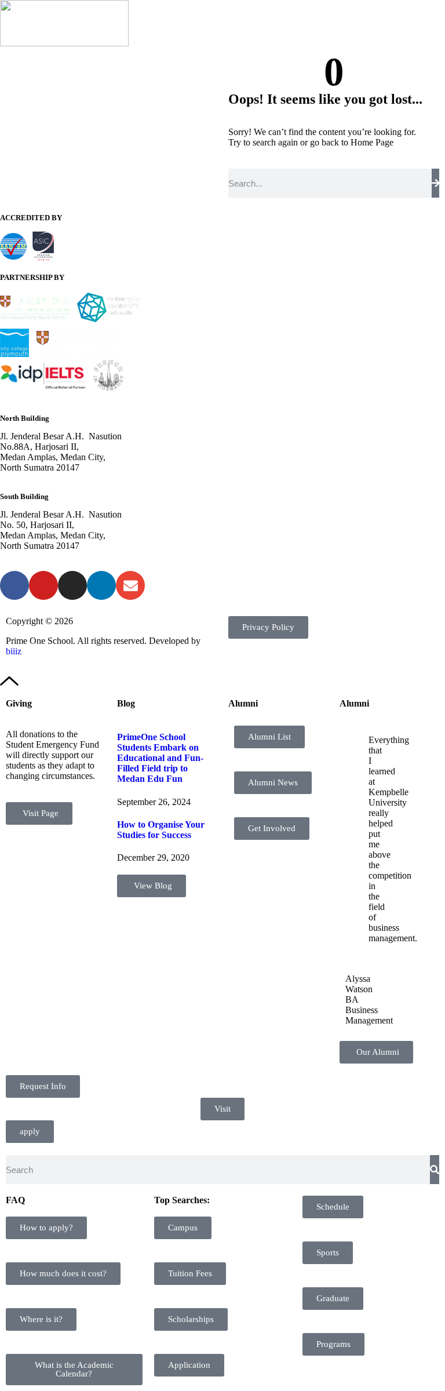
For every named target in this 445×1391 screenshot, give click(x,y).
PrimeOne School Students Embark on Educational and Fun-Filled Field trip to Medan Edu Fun (160, 758)
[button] (430, 23)
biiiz (13, 651)
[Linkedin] (101, 585)
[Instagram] (72, 585)
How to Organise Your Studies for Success (161, 830)
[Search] (435, 183)
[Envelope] (130, 585)
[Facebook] (14, 585)
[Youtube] (43, 585)
